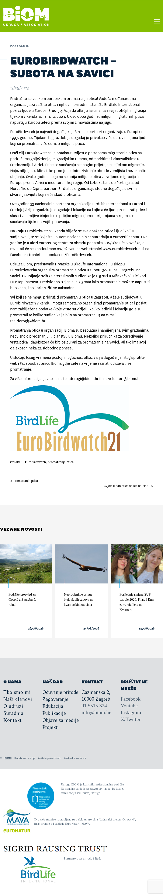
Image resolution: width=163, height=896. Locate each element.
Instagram (131, 712)
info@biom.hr (96, 712)
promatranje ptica (61, 462)
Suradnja (13, 713)
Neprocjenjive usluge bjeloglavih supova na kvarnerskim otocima (78, 599)
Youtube (129, 705)
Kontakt (12, 720)
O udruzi (13, 706)
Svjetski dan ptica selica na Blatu (126, 486)
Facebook (28, 363)
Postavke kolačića (75, 758)
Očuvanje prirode (60, 692)
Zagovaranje (55, 699)
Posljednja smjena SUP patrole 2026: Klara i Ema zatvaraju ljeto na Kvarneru (136, 602)
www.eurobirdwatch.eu (123, 249)
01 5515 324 (94, 705)
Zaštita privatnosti (49, 758)
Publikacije (54, 713)
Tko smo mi (17, 692)
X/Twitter (131, 719)
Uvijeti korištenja (24, 758)
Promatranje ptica (26, 481)
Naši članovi (17, 699)
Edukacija (52, 706)
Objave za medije (60, 720)
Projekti (50, 727)
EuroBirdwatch (35, 462)
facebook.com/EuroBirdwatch (66, 254)
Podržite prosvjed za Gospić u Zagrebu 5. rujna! (22, 599)
